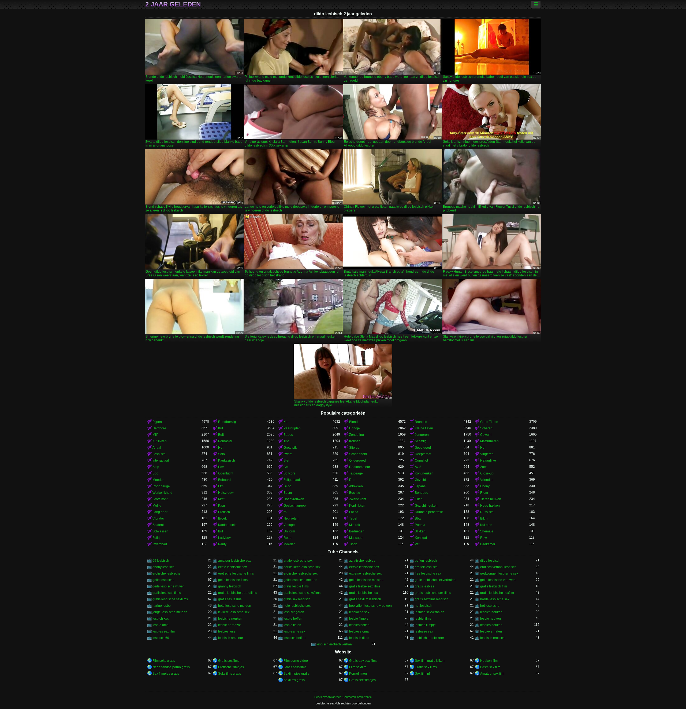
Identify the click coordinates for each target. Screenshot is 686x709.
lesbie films (423, 618)
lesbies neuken (491, 625)
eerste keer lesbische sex (302, 567)
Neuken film (489, 661)
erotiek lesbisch (426, 567)
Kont (287, 422)
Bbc (155, 473)
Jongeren (422, 435)
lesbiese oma (359, 631)
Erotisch (224, 512)
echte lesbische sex (232, 567)
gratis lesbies (424, 586)
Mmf (221, 499)
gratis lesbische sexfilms (170, 599)
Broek (222, 518)
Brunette (421, 422)
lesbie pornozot (229, 625)
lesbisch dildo (359, 638)
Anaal (156, 447)
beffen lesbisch (426, 560)
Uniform (289, 531)
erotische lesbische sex (301, 573)
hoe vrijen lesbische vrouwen (370, 606)
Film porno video (296, 661)
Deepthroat (423, 454)
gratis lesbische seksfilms (302, 593)
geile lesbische (163, 580)
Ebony (485, 486)
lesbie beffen (293, 618)
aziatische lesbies (362, 560)
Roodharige (161, 486)
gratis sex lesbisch (297, 599)
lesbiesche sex (294, 631)
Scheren (486, 428)
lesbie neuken (490, 618)
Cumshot (421, 460)
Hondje (354, 428)
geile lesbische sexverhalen (435, 580)
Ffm (220, 486)
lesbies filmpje (425, 625)
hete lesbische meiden (234, 606)
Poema (420, 525)
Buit (221, 435)
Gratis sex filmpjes (362, 680)
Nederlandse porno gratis (171, 667)
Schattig (421, 441)
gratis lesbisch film (493, 586)
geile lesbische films (233, 580)
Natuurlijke (488, 460)
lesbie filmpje (358, 618)
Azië (418, 467)
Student (158, 525)
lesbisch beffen (294, 638)
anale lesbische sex (298, 560)
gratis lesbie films (296, 586)
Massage (356, 538)
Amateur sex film (492, 673)
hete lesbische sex (297, 606)
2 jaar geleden (173, 4)
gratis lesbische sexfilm (497, 593)
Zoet (483, 467)
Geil (286, 467)
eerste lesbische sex (364, 567)
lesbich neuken (491, 612)
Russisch (487, 512)
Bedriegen (356, 531)
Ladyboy (224, 538)
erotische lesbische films (236, 573)
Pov (221, 467)
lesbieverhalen (491, 631)
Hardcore (159, 428)
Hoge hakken (490, 505)
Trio (286, 441)
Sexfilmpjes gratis (296, 673)
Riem (484, 493)
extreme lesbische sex (365, 573)
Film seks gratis (163, 661)
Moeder (158, 480)
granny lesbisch (229, 586)
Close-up (487, 473)
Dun (352, 480)
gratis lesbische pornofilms (237, 593)
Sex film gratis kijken (430, 661)
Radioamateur (359, 467)
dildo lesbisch (490, 560)
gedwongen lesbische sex (499, 573)
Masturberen (489, 441)
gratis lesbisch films (166, 593)
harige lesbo (161, 606)
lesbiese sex (424, 631)
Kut (220, 428)
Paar (221, 505)
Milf (155, 435)
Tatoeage (356, 473)
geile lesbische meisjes (366, 580)
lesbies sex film (163, 631)
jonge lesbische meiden (169, 612)
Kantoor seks (227, 525)
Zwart (288, 454)
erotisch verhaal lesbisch (498, 567)
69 (285, 512)
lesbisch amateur (230, 638)
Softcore (290, 473)
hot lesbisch (423, 606)
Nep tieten (291, 518)
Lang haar (159, 512)
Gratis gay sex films (363, 661)
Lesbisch (159, 454)
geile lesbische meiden (300, 580)
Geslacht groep (295, 505)
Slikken (420, 531)
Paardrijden (292, 428)
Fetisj (156, 538)
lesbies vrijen (227, 631)
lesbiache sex (359, 612)
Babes (288, 435)
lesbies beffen (359, 625)
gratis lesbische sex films (433, 593)
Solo (221, 454)
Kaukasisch (226, 460)
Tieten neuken (490, 499)
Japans (420, 486)
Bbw (418, 518)
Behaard (224, 480)
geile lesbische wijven (168, 586)
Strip (155, 467)
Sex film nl (422, 673)
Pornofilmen (358, 673)
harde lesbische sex (494, 599)
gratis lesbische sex (363, 593)
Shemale (486, 531)
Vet (417, 544)
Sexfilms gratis (294, 680)
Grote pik (290, 447)
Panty (222, 544)
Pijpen (157, 422)
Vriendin (486, 480)
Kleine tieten (424, 428)
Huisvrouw (226, 493)
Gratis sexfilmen (229, 661)
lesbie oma (160, 625)
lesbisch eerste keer (429, 638)
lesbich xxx (160, 618)
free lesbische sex (428, 573)
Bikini (484, 518)
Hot (220, 447)
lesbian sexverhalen (429, 612)
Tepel (353, 518)
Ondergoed (357, 460)
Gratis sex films (426, 667)
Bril (220, 531)
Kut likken (159, 441)
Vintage (289, 525)
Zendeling (356, 435)
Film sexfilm (357, 667)
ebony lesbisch (163, 567)
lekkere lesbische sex (233, 612)
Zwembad (159, 544)
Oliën (419, 499)
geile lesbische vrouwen (498, 580)
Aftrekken (356, 486)
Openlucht (225, 473)
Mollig (156, 505)
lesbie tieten (292, 625)
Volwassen (160, 531)
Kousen (354, 441)
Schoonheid (358, 454)
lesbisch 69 (160, 638)
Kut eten (486, 525)
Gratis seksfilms (295, 667)
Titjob (353, 544)
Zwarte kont (357, 499)
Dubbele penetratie (429, 512)
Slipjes (354, 447)
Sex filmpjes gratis (165, 673)
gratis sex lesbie (230, 599)
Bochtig (354, 493)
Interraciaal (160, 460)
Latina (353, 512)
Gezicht (420, 480)
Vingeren (487, 454)
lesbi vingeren (294, 612)
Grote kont (159, 499)
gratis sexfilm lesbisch (365, 599)
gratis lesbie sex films (364, 586)
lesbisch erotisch (492, 638)
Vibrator (158, 518)
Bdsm (288, 493)
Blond (353, 422)
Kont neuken (424, 473)
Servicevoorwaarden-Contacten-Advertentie (343, 697)
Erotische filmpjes (231, 667)
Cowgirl (485, 435)
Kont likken (357, 505)
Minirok (354, 525)
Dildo (287, 486)
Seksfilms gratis (229, 673)
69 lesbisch (160, 560)
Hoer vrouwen (294, 499)
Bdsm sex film (490, 667)
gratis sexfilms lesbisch (431, 599)
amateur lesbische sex (234, 560)
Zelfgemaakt (292, 480)
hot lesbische (489, 606)
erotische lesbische (166, 573)
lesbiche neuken (230, 618)
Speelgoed (423, 447)
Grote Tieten (489, 422)
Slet (286, 460)
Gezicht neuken (426, 505)
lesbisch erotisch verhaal (334, 644)
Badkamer (487, 544)
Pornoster (225, 441)
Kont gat (421, 538)
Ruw (483, 538)
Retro (288, 538)
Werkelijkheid (162, 493)
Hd (482, 447)
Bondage (421, 493)
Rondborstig (227, 422)
